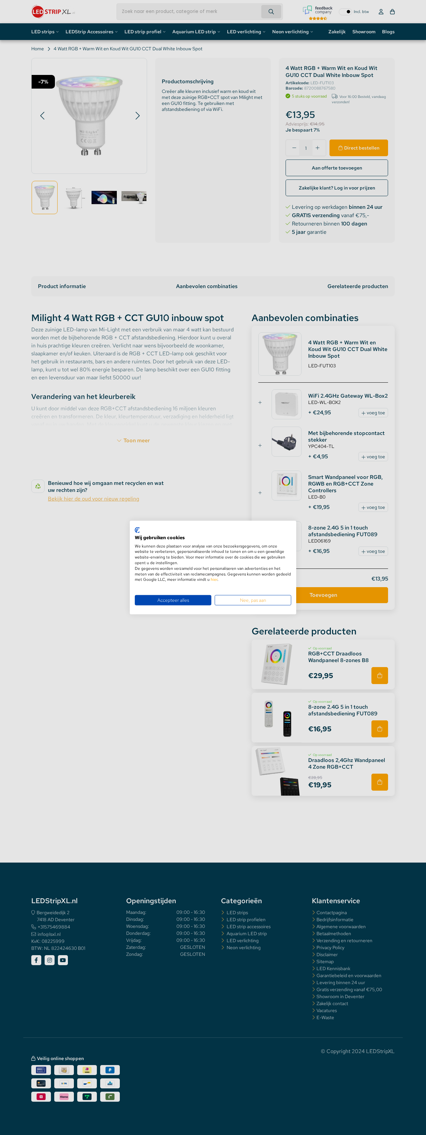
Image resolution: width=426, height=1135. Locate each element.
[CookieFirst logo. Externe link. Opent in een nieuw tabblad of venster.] (137, 530)
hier (214, 579)
